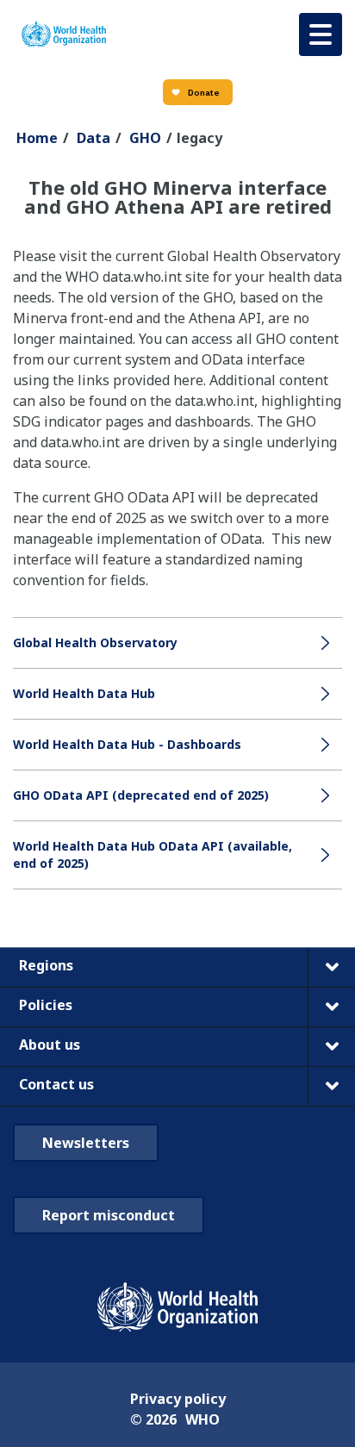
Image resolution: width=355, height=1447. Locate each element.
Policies (45, 1004)
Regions (46, 965)
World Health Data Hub (84, 693)
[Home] (64, 34)
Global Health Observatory (95, 642)
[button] (320, 34)
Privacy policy (178, 1398)
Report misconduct (108, 1215)
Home (37, 137)
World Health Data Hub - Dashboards (127, 744)
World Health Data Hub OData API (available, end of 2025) (152, 854)
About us (49, 1044)
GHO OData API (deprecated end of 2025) (141, 795)
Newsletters (85, 1142)
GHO (145, 137)
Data (93, 137)
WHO (202, 1419)
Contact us (56, 1084)
